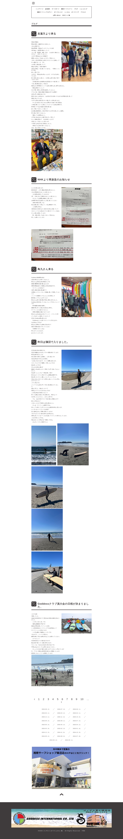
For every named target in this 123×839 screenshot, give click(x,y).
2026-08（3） (46, 709)
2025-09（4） (46, 720)
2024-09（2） (46, 736)
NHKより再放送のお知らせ (54, 179)
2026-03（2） (61, 713)
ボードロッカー (58, 12)
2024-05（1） (69, 740)
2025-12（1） (46, 717)
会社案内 (47, 9)
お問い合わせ (57, 15)
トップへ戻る (61, 794)
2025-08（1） (61, 720)
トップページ (39, 9)
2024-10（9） (77, 732)
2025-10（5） (77, 717)
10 (82, 699)
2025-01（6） (77, 728)
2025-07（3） (77, 720)
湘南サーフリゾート (67, 9)
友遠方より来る (47, 33)
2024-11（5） (61, 732)
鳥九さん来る (46, 269)
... (88, 699)
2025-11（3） (61, 717)
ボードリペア (75, 12)
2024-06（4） (54, 740)
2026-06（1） (77, 709)
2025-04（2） (77, 724)
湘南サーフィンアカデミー (44, 12)
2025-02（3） (61, 728)
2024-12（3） (46, 732)
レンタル (67, 12)
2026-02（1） (77, 713)
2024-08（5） (61, 736)
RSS (83, 830)
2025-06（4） (46, 724)
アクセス (83, 12)
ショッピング (83, 9)
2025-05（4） (61, 724)
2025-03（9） (46, 728)
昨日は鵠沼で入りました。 (53, 342)
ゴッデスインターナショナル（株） (53, 830)
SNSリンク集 (66, 15)
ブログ (76, 9)
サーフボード (55, 9)
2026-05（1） (46, 713)
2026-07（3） (61, 709)
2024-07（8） (77, 736)
